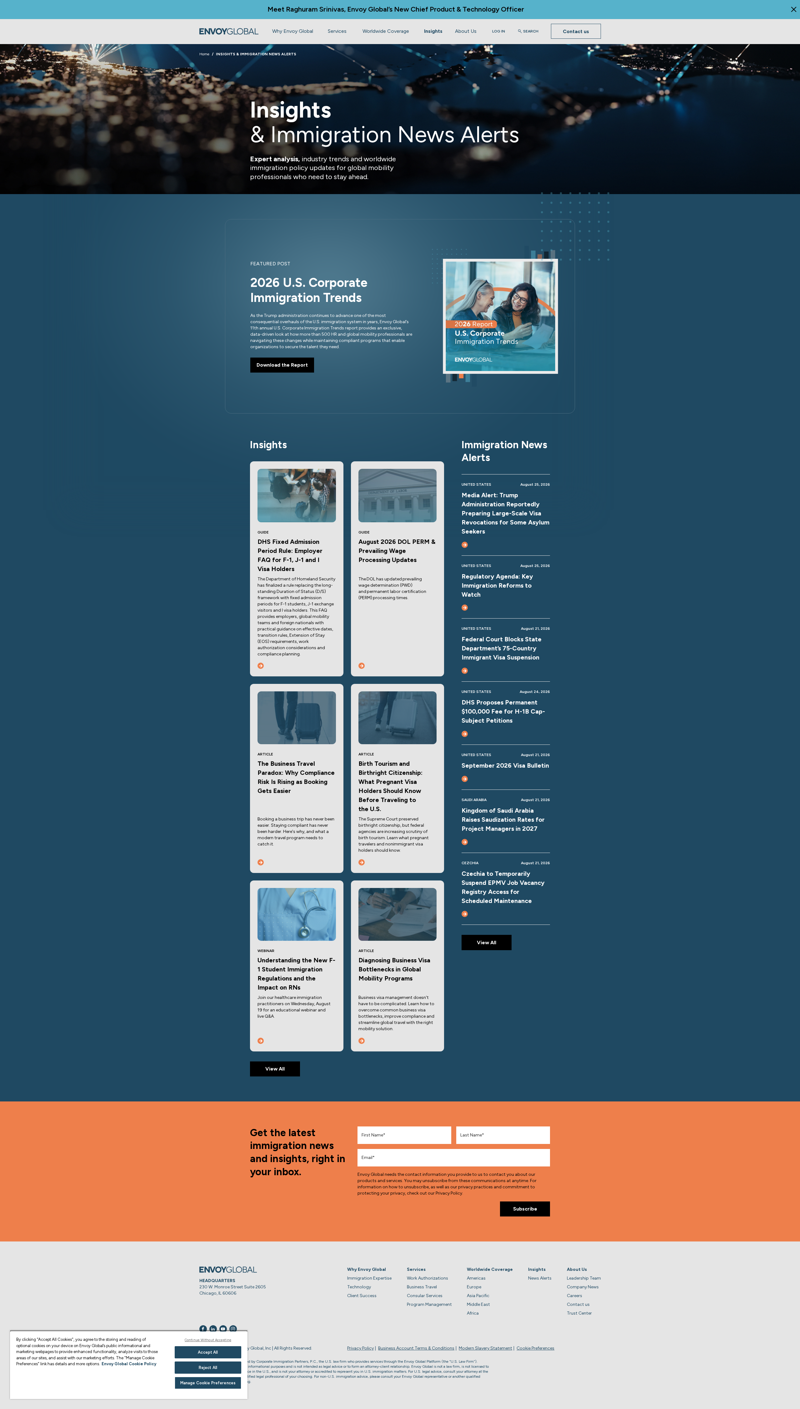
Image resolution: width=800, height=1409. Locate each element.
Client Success (362, 1295)
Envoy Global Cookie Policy (129, 1363)
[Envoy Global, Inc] (229, 31)
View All (275, 1069)
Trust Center (579, 1313)
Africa (473, 1313)
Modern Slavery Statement (485, 1348)
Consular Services (424, 1295)
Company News (583, 1287)
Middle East (478, 1304)
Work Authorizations (427, 1278)
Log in (498, 31)
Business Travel (422, 1287)
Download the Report (282, 365)
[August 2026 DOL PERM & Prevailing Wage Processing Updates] (361, 666)
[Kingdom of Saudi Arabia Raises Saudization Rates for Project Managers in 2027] (465, 842)
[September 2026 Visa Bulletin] (465, 779)
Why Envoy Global (292, 31)
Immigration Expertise (369, 1278)
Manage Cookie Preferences (208, 1383)
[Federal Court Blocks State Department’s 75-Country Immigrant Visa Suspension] (465, 671)
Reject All (208, 1367)
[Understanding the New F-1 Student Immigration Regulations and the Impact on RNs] (261, 1041)
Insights (433, 31)
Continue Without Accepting (208, 1340)
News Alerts (540, 1278)
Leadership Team (584, 1278)
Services (337, 31)
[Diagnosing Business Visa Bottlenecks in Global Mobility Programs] (361, 1041)
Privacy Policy (360, 1348)
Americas (476, 1278)
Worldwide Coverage (385, 31)
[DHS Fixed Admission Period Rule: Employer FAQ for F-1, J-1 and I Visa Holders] (261, 666)
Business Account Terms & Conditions (416, 1348)
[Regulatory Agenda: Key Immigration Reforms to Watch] (465, 607)
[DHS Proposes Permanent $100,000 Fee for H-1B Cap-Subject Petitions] (465, 734)
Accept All (208, 1352)
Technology (359, 1287)
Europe (474, 1287)
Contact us (576, 31)
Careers (574, 1295)
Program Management (429, 1304)
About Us (466, 31)
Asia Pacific (478, 1295)
